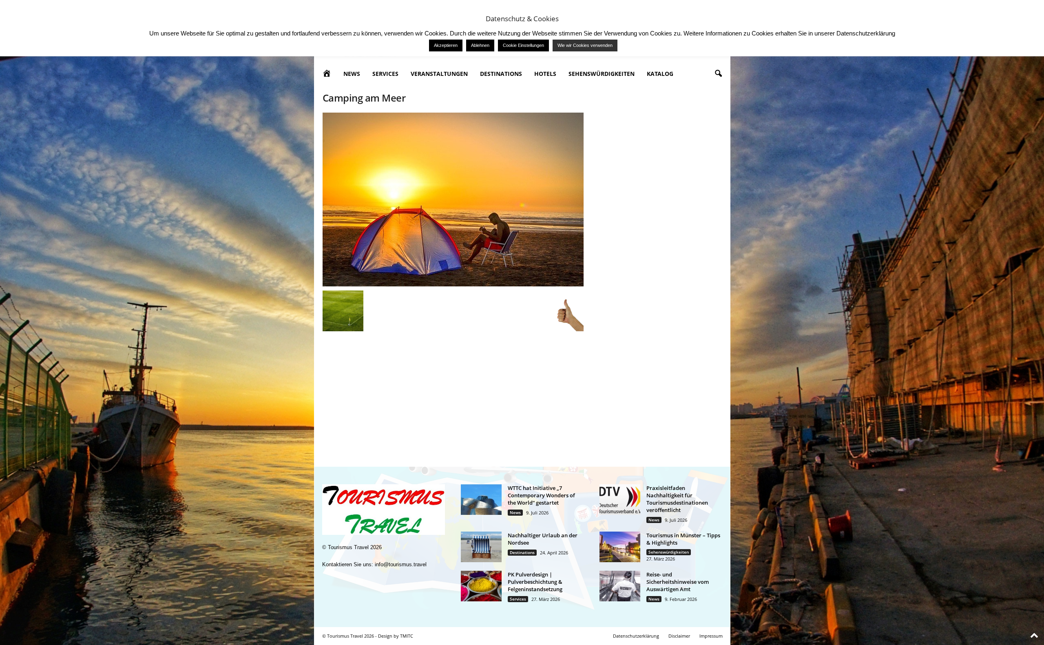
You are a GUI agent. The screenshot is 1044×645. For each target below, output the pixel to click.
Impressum (711, 636)
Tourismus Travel (348, 547)
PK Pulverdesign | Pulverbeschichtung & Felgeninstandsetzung (535, 582)
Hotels (545, 74)
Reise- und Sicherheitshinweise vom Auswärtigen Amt (677, 582)
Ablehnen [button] (480, 45)
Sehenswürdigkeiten (601, 74)
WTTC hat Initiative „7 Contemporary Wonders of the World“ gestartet (541, 495)
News (351, 74)
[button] (718, 74)
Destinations (501, 74)
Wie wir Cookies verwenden (585, 45)
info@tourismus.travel (401, 564)
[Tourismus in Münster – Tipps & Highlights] (619, 547)
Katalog (660, 74)
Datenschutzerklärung (636, 636)
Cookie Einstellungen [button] (523, 45)
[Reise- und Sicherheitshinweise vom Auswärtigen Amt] (619, 586)
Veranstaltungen (439, 74)
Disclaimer (679, 636)
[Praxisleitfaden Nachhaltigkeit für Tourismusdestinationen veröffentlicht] (619, 499)
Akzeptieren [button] (446, 45)
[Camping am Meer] (453, 199)
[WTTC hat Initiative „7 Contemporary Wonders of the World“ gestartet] (481, 499)
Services (385, 74)
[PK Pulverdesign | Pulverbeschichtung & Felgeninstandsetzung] (481, 586)
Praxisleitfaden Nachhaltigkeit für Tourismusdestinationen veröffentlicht (677, 499)
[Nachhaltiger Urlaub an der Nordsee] (481, 547)
